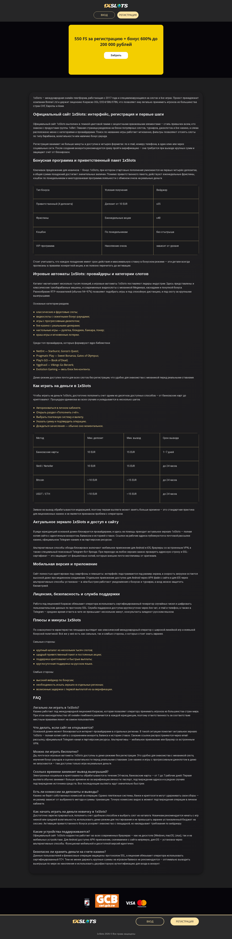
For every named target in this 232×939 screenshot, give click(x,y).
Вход (104, 15)
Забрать (116, 55)
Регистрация (128, 15)
